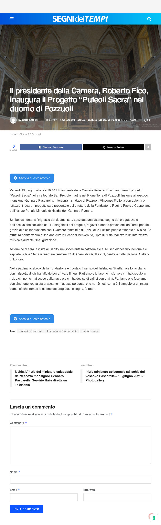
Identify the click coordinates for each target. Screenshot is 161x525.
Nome (15, 472)
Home (13, 134)
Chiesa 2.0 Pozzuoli (74, 120)
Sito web (89, 490)
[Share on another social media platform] (148, 147)
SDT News (130, 120)
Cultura (92, 120)
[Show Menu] (12, 19)
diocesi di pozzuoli (31, 331)
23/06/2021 (51, 120)
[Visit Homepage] (80, 18)
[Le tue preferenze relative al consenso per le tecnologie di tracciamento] (154, 518)
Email (15, 490)
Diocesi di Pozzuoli (110, 120)
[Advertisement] (80, 6)
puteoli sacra (90, 331)
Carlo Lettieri (30, 120)
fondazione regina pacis (62, 331)
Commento (18, 423)
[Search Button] (149, 19)
